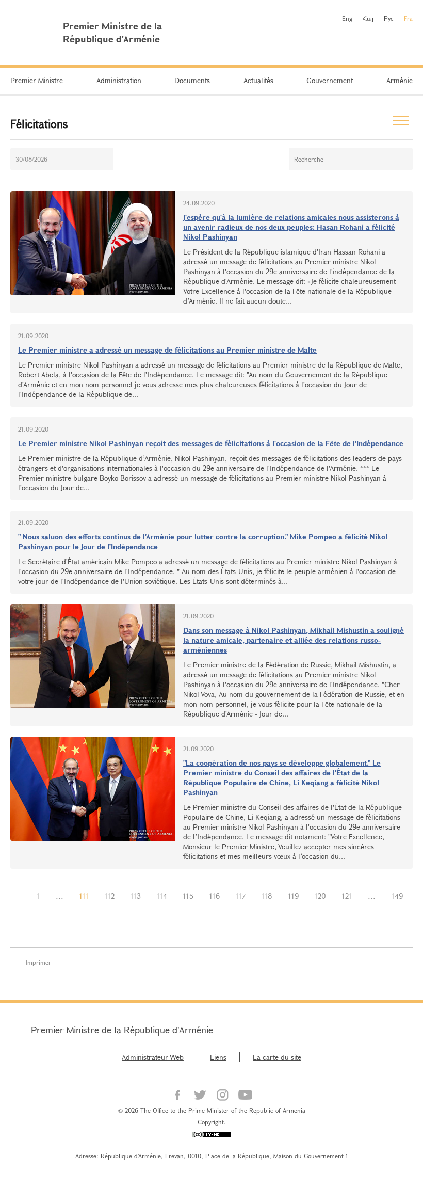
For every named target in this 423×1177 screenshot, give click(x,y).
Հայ (368, 18)
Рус (389, 18)
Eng (347, 18)
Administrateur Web (153, 1057)
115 (188, 896)
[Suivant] (211, 909)
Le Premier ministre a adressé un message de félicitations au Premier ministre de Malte (167, 350)
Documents (192, 80)
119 (293, 896)
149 (397, 896)
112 (110, 896)
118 (267, 896)
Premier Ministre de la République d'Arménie (122, 1030)
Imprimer (38, 962)
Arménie (399, 80)
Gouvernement (329, 80)
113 (136, 896)
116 (214, 896)
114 (162, 896)
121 (347, 896)
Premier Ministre (36, 80)
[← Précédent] (20, 896)
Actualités (258, 80)
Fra (408, 18)
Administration (118, 80)
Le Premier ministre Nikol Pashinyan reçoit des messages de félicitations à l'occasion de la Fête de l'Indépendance (210, 443)
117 (241, 896)
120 (320, 896)
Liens (218, 1057)
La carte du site (277, 1057)
